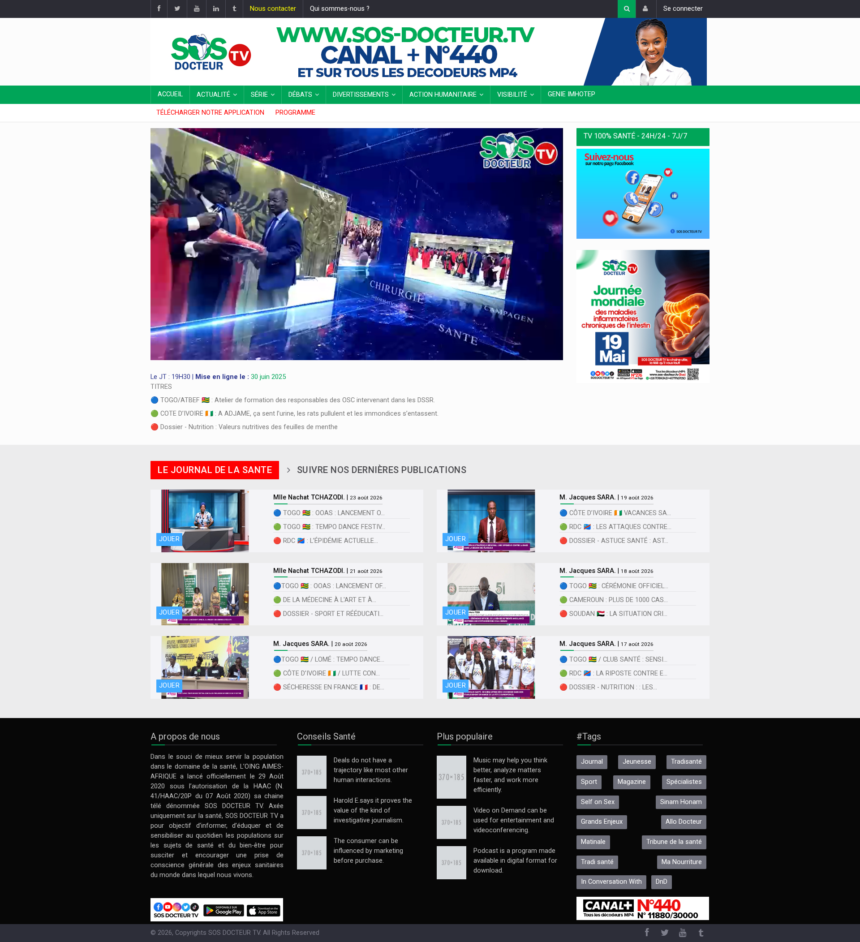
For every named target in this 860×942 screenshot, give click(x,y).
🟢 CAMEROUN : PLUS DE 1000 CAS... (613, 600)
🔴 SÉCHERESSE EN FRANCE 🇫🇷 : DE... (328, 687)
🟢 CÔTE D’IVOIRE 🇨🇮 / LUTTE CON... (326, 673)
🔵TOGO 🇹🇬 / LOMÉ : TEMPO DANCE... (328, 659)
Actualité (213, 95)
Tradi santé (597, 862)
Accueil (170, 94)
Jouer (169, 539)
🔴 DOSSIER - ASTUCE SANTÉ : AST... (613, 541)
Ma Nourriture (682, 862)
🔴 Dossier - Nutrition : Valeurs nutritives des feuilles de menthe (244, 427)
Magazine (632, 782)
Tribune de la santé (674, 842)
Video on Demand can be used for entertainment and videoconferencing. (513, 820)
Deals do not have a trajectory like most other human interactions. (371, 770)
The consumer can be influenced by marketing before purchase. (368, 851)
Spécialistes (684, 782)
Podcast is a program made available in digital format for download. (515, 860)
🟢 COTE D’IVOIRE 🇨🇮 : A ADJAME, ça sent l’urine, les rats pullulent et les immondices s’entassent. (294, 413)
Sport (589, 782)
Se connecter (683, 9)
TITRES (161, 387)
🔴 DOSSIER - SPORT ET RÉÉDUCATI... (328, 614)
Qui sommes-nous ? (340, 9)
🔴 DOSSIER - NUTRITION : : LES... (608, 687)
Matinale (593, 842)
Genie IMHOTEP (571, 94)
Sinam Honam (681, 802)
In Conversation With (611, 882)
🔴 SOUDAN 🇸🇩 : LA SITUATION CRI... (613, 614)
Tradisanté (686, 762)
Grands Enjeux (602, 822)
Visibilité (512, 95)
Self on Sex (598, 802)
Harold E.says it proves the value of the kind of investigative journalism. (373, 810)
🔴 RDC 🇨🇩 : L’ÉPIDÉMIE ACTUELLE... (325, 541)
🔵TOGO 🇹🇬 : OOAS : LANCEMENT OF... (329, 586)
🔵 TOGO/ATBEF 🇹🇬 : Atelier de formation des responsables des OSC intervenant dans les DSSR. (292, 400)
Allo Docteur (684, 822)
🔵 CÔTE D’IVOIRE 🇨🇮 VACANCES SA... (615, 513)
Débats (300, 95)
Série (259, 95)
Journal (592, 762)
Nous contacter (273, 9)
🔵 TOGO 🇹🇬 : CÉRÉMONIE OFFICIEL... (613, 586)
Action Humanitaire (443, 95)
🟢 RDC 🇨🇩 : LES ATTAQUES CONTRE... (615, 527)
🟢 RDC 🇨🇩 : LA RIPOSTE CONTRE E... (613, 673)
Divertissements (361, 95)
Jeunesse (637, 762)
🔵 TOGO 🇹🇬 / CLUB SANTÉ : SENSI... (613, 659)
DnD (661, 882)
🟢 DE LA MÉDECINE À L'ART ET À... (324, 600)
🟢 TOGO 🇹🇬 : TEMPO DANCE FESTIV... (329, 527)
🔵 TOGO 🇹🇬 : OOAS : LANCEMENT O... (329, 513)
